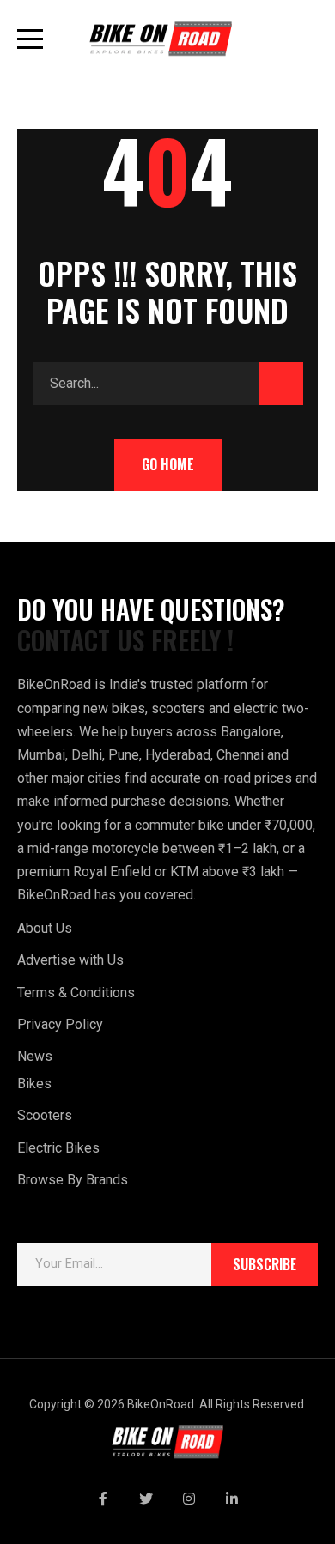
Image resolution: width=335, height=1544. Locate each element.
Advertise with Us (70, 960)
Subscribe (264, 1264)
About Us (44, 928)
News (34, 1056)
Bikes (34, 1083)
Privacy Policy (60, 1024)
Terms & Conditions (76, 992)
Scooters (44, 1115)
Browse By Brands (72, 1180)
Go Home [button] (168, 464)
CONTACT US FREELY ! (125, 640)
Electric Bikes (58, 1148)
